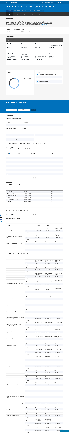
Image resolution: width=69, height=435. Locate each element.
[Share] (0, 219)
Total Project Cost (11, 52)
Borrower (51, 43)
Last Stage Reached (25, 59)
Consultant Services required (12, 59)
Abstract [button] (9, 13)
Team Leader (37, 43)
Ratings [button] (32, 13)
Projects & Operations (13, 2)
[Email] (0, 215)
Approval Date (37, 47)
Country (8, 47)
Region (36, 51)
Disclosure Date (24, 47)
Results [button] (39, 13)
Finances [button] (24, 13)
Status (22, 43)
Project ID (9, 43)
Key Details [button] (17, 13)
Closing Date (51, 56)
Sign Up (33, 109)
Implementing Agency (25, 51)
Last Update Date (38, 59)
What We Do (7, 2)
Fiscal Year (51, 52)
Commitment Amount (11, 56)
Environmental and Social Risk (40, 56)
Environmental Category (25, 56)
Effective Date (51, 47)
